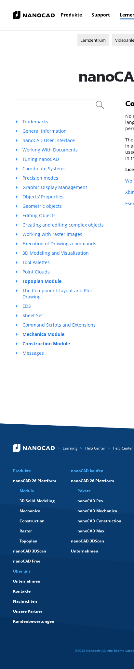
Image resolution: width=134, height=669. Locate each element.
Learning (70, 448)
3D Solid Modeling (37, 501)
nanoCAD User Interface (48, 140)
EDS (26, 306)
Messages (33, 353)
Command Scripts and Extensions (59, 325)
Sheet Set (32, 315)
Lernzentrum (93, 40)
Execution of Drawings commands (59, 243)
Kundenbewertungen (33, 621)
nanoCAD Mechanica (97, 511)
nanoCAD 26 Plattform (34, 481)
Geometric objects (42, 206)
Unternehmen (84, 551)
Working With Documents (50, 150)
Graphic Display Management (54, 187)
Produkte (71, 15)
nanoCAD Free (26, 561)
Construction (32, 521)
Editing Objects (39, 215)
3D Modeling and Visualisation (55, 253)
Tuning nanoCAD (40, 159)
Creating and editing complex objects (63, 225)
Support (101, 15)
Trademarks (35, 121)
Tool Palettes (36, 262)
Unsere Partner (27, 611)
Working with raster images (52, 234)
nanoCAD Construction (99, 521)
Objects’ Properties (42, 197)
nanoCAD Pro (90, 501)
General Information (44, 131)
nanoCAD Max (90, 531)
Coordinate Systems (44, 168)
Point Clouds (36, 272)
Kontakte (22, 591)
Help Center (95, 448)
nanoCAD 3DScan (29, 551)
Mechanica (30, 511)
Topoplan (28, 541)
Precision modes (40, 178)
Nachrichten (25, 601)
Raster (26, 531)
